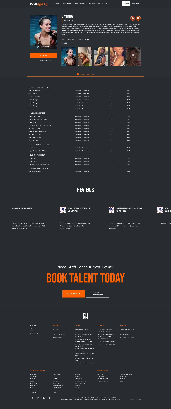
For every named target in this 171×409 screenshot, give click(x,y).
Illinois (77, 376)
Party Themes (125, 332)
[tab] (85, 75)
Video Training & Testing (106, 341)
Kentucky (78, 379)
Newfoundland (102, 379)
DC (53, 376)
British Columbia (126, 374)
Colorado (33, 376)
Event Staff (79, 332)
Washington (57, 390)
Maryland (56, 381)
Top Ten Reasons (59, 334)
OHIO (31, 387)
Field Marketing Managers (84, 363)
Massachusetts (80, 381)
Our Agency (57, 329)
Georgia (55, 379)
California (56, 374)
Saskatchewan (102, 381)
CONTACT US (34, 333)
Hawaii (55, 392)
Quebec (122, 381)
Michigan (56, 383)
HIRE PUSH (33, 326)
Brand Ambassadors (82, 329)
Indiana (77, 390)
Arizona (33, 374)
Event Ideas (124, 334)
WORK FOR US (102, 4)
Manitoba (100, 376)
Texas (77, 387)
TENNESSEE (34, 392)
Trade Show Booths (127, 329)
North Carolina (80, 383)
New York (33, 383)
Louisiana (33, 381)
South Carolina (58, 385)
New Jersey (57, 387)
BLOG (32, 331)
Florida (33, 379)
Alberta (100, 374)
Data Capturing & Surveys (107, 344)
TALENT (92, 4)
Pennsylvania (34, 390)
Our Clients (57, 332)
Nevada (77, 374)
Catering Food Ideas (127, 337)
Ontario (123, 379)
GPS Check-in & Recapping (106, 334)
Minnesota (34, 385)
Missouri (78, 385)
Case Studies (57, 337)
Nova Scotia (124, 376)
